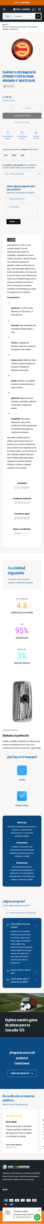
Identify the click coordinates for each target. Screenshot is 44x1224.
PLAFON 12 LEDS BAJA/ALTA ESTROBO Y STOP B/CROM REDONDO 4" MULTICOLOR (20, 28)
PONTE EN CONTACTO (20, 1068)
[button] (4, 9)
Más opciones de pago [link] (22, 122)
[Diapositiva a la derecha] (39, 49)
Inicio (6, 24)
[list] (22, 626)
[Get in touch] (33, 9)
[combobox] (27, 16)
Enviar (12, 222)
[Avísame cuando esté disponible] (38, 174)
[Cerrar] (39, 1210)
